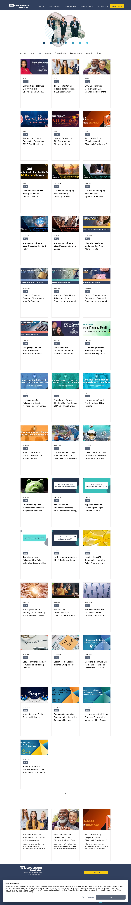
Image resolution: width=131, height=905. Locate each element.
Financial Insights (60, 53)
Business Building (76, 53)
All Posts (23, 53)
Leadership (89, 53)
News (32, 53)
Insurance (47, 53)
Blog (39, 53)
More (99, 53)
